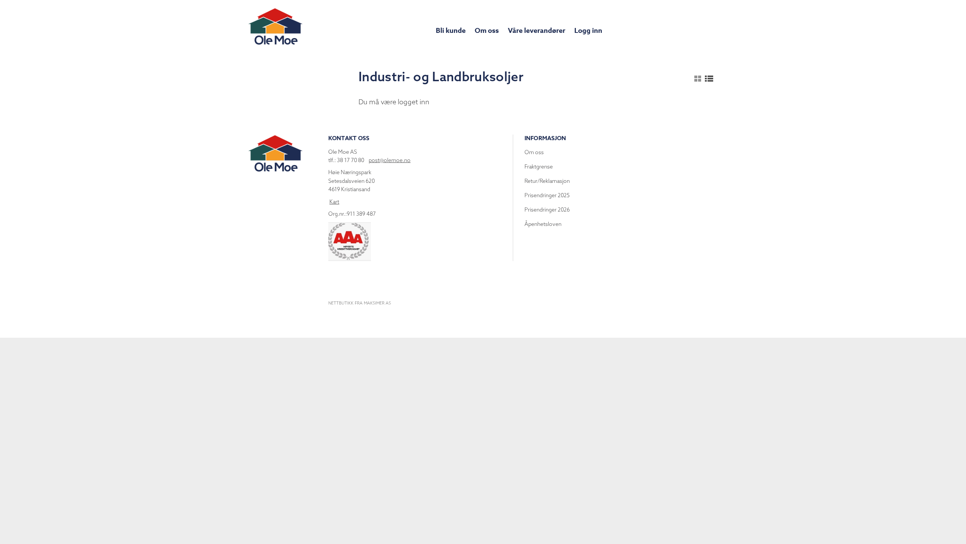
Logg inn (588, 31)
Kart (334, 201)
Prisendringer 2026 (547, 209)
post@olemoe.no (390, 160)
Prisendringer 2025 (547, 195)
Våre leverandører (536, 31)
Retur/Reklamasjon (547, 181)
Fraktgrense (539, 166)
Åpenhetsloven (543, 224)
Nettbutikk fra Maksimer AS (359, 303)
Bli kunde (451, 31)
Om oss (487, 31)
